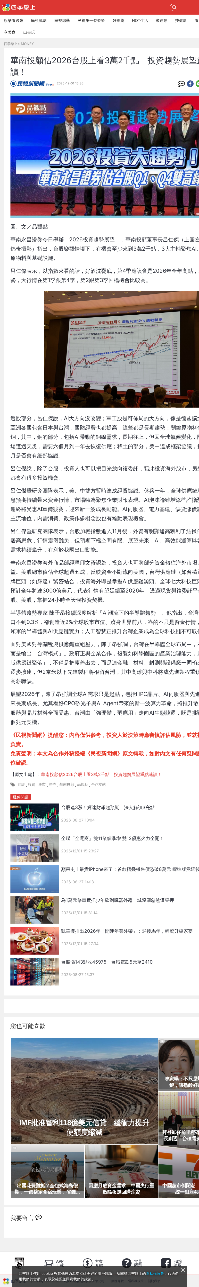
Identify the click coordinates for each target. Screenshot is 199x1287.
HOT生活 (140, 20)
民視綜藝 (62, 20)
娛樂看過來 (13, 20)
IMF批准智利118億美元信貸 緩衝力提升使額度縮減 (84, 1127)
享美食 (10, 32)
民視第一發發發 (91, 20)
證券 (52, 784)
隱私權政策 (155, 1273)
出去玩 (29, 32)
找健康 (181, 20)
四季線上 (10, 44)
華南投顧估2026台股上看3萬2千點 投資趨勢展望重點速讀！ (101, 774)
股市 (42, 784)
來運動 (161, 20)
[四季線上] (18, 7)
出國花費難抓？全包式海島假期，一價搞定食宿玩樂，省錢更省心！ (47, 1189)
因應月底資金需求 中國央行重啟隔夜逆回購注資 (121, 1189)
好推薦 (118, 20)
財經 (21, 784)
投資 (31, 784)
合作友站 (98, 784)
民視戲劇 (39, 20)
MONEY (27, 44)
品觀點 (82, 784)
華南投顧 (66, 784)
